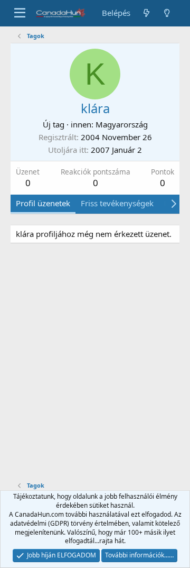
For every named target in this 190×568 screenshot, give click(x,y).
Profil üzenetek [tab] (43, 203)
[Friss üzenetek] (146, 13)
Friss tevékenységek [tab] (117, 203)
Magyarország (122, 124)
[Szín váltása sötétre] (167, 13)
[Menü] (19, 13)
